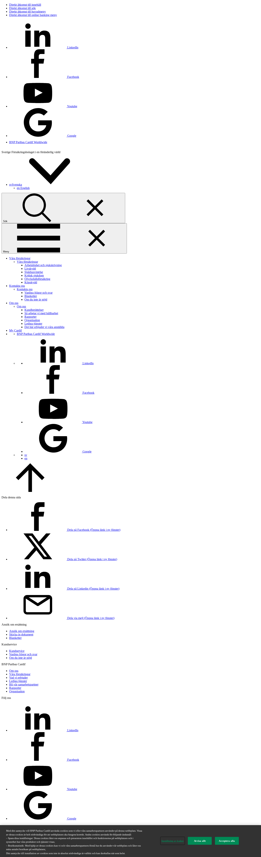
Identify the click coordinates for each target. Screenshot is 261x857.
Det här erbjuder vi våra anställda (44, 327)
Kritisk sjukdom (34, 275)
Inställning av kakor (172, 840)
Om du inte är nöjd (35, 299)
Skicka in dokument (21, 634)
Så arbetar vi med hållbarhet (41, 313)
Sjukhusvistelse (33, 272)
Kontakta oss (17, 285)
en (23, 188)
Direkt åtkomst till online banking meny (33, 15)
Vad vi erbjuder (18, 677)
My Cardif (15, 330)
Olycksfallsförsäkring (37, 279)
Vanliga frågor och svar (38, 292)
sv (25, 455)
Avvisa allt (200, 840)
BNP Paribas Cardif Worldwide (28, 142)
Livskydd (30, 268)
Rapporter (30, 316)
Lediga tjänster (33, 323)
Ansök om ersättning (21, 631)
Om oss (13, 303)
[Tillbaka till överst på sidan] (30, 490)
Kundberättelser (34, 309)
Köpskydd (30, 282)
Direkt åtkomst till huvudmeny (27, 11)
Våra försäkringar (19, 258)
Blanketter (30, 296)
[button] (44, 184)
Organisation (32, 320)
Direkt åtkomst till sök (22, 8)
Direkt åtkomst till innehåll (25, 4)
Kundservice (16, 650)
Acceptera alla (227, 840)
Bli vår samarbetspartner (23, 684)
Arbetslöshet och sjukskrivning (43, 265)
